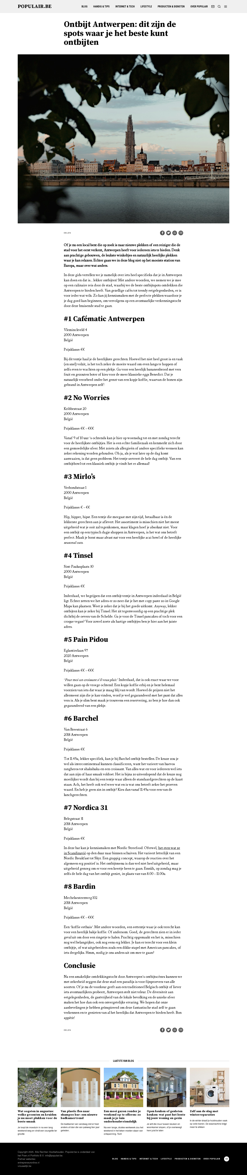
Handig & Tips (101, 6)
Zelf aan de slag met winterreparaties (204, 1113)
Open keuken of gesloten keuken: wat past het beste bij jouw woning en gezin (166, 1114)
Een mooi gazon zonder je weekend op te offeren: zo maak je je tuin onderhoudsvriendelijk (122, 1116)
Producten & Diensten (171, 6)
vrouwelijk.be (24, 1166)
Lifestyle (146, 6)
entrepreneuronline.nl (28, 1162)
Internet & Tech (125, 6)
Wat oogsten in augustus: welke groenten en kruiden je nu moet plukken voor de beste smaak (37, 1116)
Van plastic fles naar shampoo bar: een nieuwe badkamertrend (79, 1114)
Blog (85, 6)
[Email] (212, 6)
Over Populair (199, 6)
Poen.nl (26, 1155)
